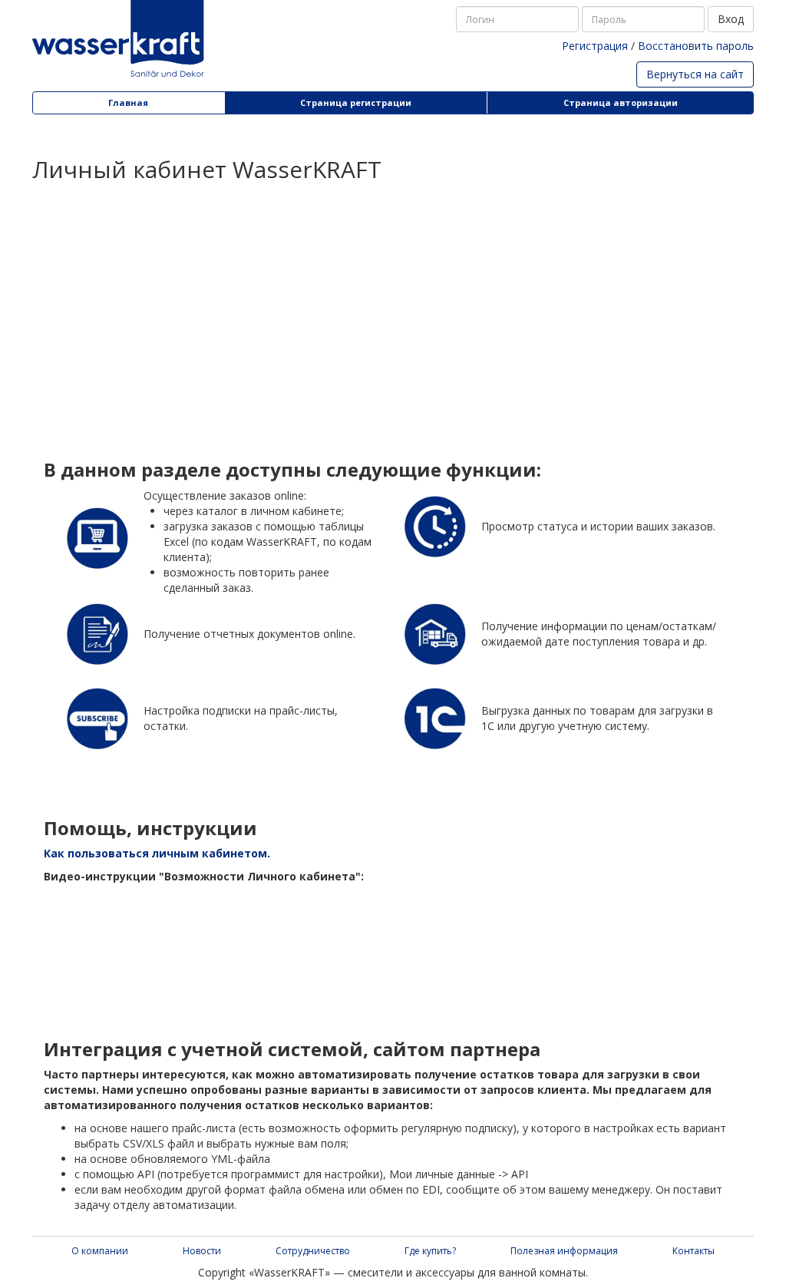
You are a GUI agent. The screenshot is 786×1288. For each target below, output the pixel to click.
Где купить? (430, 1250)
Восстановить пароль (696, 45)
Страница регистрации (355, 102)
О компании (99, 1250)
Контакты (693, 1250)
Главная (128, 102)
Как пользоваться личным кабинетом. (157, 853)
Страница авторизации (620, 102)
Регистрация (595, 45)
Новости (202, 1250)
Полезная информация (564, 1250)
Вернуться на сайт (695, 74)
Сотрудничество (313, 1250)
